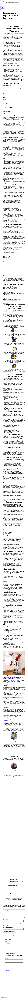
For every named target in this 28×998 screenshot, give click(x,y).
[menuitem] (3, 5)
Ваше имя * (5, 919)
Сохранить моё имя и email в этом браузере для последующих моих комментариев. (13, 924)
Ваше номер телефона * (8, 927)
